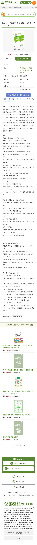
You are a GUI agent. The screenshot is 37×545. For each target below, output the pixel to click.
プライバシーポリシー (10, 495)
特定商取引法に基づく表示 (26, 495)
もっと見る (18, 445)
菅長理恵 (23, 68)
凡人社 (22, 82)
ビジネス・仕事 (17, 317)
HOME (9, 492)
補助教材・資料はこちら (20, 95)
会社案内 (15, 492)
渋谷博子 (26, 70)
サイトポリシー (24, 492)
